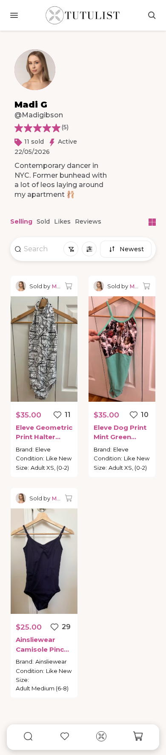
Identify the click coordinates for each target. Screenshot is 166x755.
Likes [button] (62, 221)
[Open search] (152, 15)
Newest (132, 249)
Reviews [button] (88, 221)
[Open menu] (14, 15)
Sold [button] (43, 221)
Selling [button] (21, 221)
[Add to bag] (68, 286)
